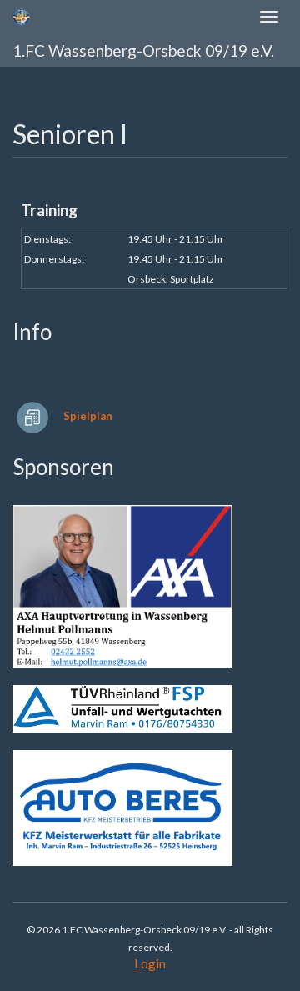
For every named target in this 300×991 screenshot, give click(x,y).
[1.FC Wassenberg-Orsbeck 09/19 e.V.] (21, 16)
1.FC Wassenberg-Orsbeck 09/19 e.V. (143, 50)
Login (150, 963)
